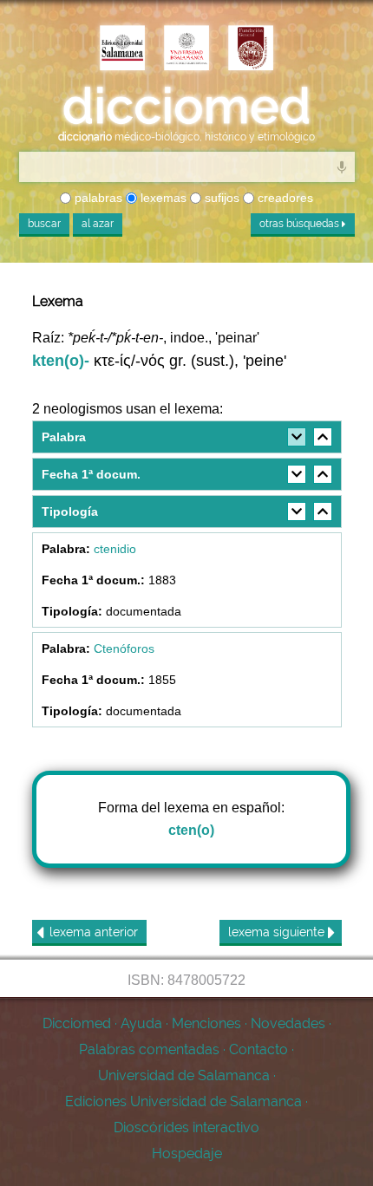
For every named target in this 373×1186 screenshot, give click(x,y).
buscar (44, 224)
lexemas (161, 198)
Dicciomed (77, 1023)
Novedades (288, 1023)
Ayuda (141, 1023)
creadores (283, 198)
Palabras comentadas (149, 1049)
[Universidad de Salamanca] (186, 49)
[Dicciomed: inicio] (186, 106)
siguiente (278, 932)
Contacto (258, 1049)
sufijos (220, 198)
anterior (93, 932)
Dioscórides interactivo (186, 1127)
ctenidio (115, 549)
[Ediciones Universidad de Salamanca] (122, 49)
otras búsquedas (300, 224)
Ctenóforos (124, 648)
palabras (96, 198)
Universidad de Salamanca (184, 1075)
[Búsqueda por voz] (342, 166)
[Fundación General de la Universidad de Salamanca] (250, 49)
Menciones (206, 1023)
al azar (98, 224)
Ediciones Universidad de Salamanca (183, 1101)
